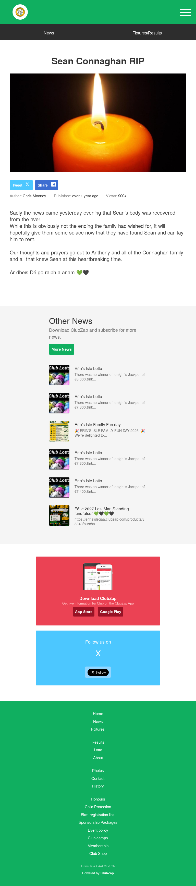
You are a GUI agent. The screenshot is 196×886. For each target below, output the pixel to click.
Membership (98, 846)
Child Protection (98, 807)
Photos (98, 770)
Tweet (17, 185)
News (49, 33)
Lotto (98, 750)
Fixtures (98, 729)
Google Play (110, 612)
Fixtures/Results (147, 33)
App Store (83, 612)
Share (43, 185)
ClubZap (107, 873)
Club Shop (98, 853)
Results (98, 742)
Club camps (98, 838)
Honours (98, 799)
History (98, 786)
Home (98, 713)
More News (62, 349)
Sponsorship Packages (98, 822)
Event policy (98, 830)
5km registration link (98, 815)
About (98, 758)
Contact (97, 778)
